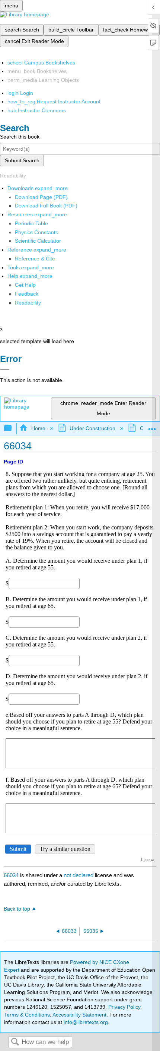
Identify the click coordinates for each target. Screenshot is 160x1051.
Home (38, 428)
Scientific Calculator (38, 241)
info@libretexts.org (85, 1022)
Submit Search (22, 160)
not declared (79, 875)
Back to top (17, 909)
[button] (26, 294)
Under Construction (92, 428)
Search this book (19, 137)
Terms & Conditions (27, 1015)
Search (15, 1042)
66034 (11, 875)
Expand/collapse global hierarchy (12, 428)
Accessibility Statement (79, 1015)
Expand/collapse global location (152, 426)
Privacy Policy (124, 1007)
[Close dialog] (4, 369)
